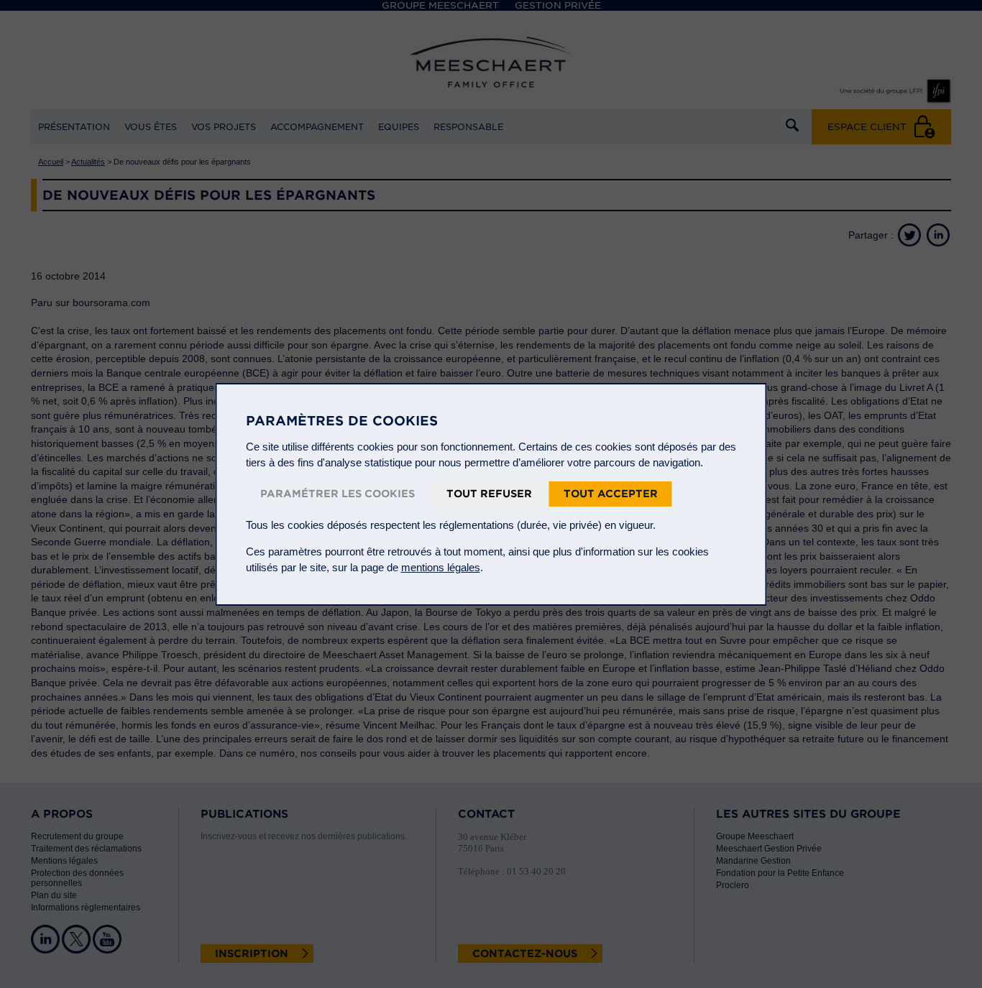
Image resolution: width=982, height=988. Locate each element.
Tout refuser (489, 493)
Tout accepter (611, 493)
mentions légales (440, 567)
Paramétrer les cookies (337, 493)
